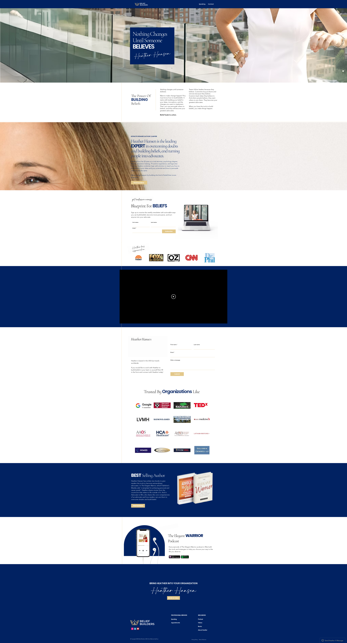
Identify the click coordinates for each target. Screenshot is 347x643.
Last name (154, 222)
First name (135, 222)
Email (134, 228)
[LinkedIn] (135, 629)
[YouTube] (138, 629)
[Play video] (173, 296)
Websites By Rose (154, 639)
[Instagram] (132, 629)
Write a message (175, 360)
